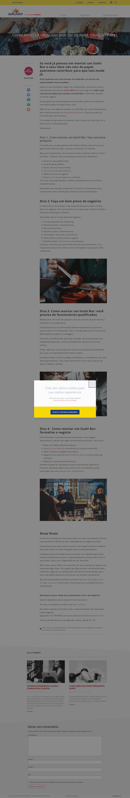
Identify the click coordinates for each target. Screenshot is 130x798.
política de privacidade (67, 400)
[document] (65, 399)
